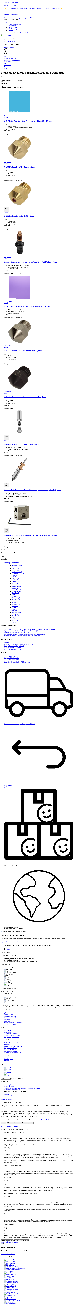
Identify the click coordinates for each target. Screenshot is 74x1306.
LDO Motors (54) (17, 591)
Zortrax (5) (15, 622)
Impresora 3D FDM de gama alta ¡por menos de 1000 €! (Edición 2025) (24, 634)
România (13, 1303)
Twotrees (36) (15, 615)
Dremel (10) (15, 583)
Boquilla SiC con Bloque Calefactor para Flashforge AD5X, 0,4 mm (32, 490)
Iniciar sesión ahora (9, 41)
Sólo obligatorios (11, 1123)
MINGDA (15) (16, 594)
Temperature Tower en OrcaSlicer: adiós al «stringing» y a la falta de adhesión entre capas (30, 629)
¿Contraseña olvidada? (10, 1033)
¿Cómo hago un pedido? (11, 1013)
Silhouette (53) (16, 610)
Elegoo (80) (15, 585)
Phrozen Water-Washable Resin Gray (15, 647)
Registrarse (7, 1032)
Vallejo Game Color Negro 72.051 (14, 646)
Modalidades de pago (10, 1016)
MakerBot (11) (16, 593)
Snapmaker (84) (16, 612)
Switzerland (16, 1300)
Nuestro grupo (8, 1059)
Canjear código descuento (11, 1037)
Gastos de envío (12, 27)
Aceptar (3, 1123)
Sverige (12, 1292)
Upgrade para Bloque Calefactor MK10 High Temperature (30, 535)
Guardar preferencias (6, 1240)
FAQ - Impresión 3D (10, 1049)
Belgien (13, 1261)
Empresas (7, 1021)
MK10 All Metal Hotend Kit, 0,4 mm (22, 444)
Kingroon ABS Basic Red (11, 658)
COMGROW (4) (16, 578)
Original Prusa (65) (17, 599)
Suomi (12, 1291)
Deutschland (16, 1269)
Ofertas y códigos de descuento (13, 1022)
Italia (10, 1278)
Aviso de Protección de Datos (49, 1119)
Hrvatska (13, 1274)
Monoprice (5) (16, 598)
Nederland (15, 1281)
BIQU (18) (15, 575)
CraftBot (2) (15, 580)
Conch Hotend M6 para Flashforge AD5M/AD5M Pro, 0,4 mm (30, 262)
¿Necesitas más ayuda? (10, 1024)
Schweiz (13, 1295)
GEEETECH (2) (16, 589)
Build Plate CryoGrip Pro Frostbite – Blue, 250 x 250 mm (28, 121)
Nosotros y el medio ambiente (12, 1052)
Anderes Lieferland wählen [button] (8, 1257)
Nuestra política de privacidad (9, 1126)
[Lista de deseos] (5, 50)
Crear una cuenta (9, 47)
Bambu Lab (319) (17, 572)
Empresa (6, 1094)
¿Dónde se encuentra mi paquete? (13, 1035)
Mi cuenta (7, 1019)
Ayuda (6, 22)
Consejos (7, 1044)
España (12, 1271)
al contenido (7, 4)
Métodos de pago (13, 29)
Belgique (13, 1263)
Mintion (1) (15, 596)
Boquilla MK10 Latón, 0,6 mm (19, 167)
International (16, 1260)
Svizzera (13, 1299)
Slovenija (14, 1287)
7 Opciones (7, 116)
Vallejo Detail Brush (10, 656)
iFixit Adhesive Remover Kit (12, 649)
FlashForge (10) (16, 586)
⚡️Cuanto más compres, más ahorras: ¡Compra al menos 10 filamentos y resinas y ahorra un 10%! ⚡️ (33, 8)
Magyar (13, 1279)
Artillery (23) (15, 570)
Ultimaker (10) (16, 617)
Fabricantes (11, 564)
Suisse (11, 1297)
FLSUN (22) (15, 588)
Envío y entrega (8, 1014)
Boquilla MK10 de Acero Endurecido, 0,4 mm (25, 397)
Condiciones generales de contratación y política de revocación (22, 1088)
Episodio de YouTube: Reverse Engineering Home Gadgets (21, 631)
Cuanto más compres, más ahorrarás (14, 1046)
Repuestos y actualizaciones (12, 562)
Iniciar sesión (8, 1030)
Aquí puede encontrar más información (12, 942)
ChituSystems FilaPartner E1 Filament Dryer (17, 662)
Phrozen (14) (15, 601)
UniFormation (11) (17, 619)
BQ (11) (14, 576)
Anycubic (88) (16, 568)
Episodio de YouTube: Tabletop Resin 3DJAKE (18, 632)
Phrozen (6, 642)
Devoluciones (12, 25)
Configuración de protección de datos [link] (15, 1091)
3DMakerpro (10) (17, 565)
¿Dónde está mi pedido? (15, 24)
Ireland (12, 1276)
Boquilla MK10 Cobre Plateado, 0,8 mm (23, 351)
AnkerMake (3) (16, 567)
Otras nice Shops (9, 1096)
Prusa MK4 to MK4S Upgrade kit (14, 661)
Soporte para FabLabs (10, 1051)
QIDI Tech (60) (16, 604)
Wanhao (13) (15, 620)
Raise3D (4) (15, 606)
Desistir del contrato (6, 1099)
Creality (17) (15, 581)
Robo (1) (14, 609)
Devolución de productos (11, 1018)
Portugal (13, 1286)
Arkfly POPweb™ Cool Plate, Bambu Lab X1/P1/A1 (27, 306)
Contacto (10, 30)
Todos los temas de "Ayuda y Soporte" (19, 32)
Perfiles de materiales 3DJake (12, 1043)
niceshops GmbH (14, 1082)
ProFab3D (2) (15, 602)
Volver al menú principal (11, 2)
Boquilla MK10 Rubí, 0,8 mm (19, 216)
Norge (11, 1302)
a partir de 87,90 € (19, 18)
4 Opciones (7, 162)
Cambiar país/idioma (17, 1078)
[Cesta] (38, 53)
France (12, 1273)
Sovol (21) (15, 614)
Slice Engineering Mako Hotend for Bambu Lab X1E (19, 644)
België (12, 1265)
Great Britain (17, 1294)
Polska (12, 1284)
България (15, 1266)
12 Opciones (8, 301)
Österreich (15, 1282)
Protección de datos (9, 1086)
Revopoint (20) (16, 607)
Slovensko (15, 1289)
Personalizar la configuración (25, 1123)
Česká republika (20, 1268)
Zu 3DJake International (8, 1254)
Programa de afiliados (10, 1048)
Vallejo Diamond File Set (11, 659)
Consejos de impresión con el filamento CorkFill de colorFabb (22, 635)
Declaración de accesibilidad (12, 1089)
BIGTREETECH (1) (18, 573)
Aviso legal (7, 1085)
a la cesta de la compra (10, 5)
